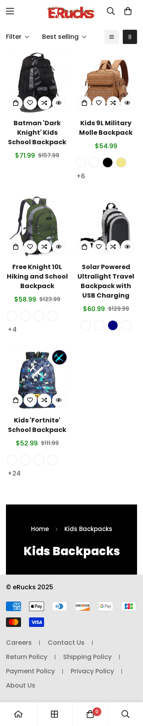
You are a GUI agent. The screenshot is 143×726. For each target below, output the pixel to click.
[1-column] (111, 37)
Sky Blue (39, 316)
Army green (12, 316)
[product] (18, 714)
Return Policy (26, 656)
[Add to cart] (16, 103)
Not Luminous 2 (25, 459)
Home (40, 529)
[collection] (54, 714)
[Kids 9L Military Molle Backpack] (106, 83)
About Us (20, 685)
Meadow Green (52, 316)
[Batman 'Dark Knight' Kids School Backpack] (37, 83)
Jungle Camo (94, 162)
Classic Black (86, 325)
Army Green (80, 162)
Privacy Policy (92, 671)
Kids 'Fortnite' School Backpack (37, 425)
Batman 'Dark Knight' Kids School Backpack (37, 132)
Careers (19, 642)
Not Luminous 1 (12, 459)
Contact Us (66, 642)
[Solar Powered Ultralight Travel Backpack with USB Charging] (106, 226)
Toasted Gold (99, 325)
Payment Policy (30, 671)
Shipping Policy (87, 656)
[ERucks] (71, 11)
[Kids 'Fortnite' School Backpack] (37, 380)
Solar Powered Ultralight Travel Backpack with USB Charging (105, 281)
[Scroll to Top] (129, 684)
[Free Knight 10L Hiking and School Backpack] (37, 226)
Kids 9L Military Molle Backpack (106, 127)
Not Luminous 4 (52, 459)
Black (107, 162)
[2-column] (130, 37)
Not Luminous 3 (39, 459)
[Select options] (84, 103)
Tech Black (25, 316)
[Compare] (44, 103)
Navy (113, 325)
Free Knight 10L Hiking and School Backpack (37, 276)
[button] (128, 11)
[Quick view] (59, 103)
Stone (126, 325)
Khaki (121, 162)
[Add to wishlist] (30, 103)
